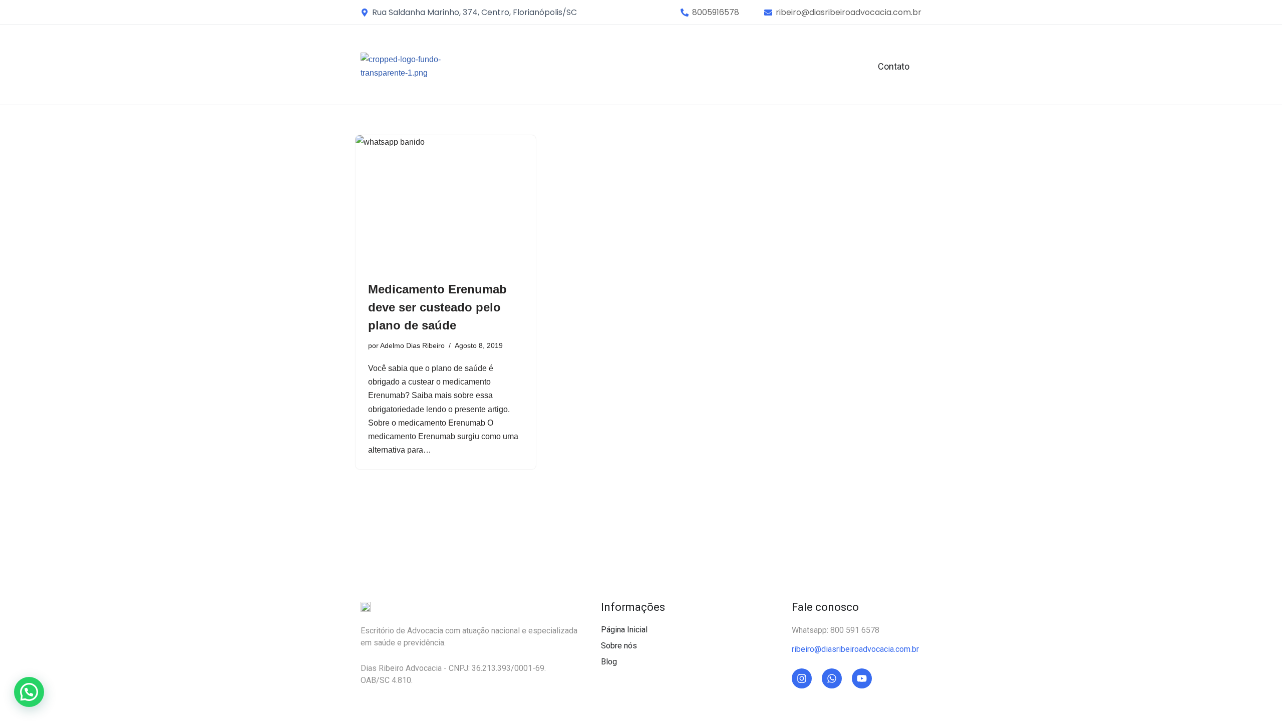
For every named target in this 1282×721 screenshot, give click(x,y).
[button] (715, 13)
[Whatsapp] (832, 678)
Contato (893, 66)
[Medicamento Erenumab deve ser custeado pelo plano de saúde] (446, 202)
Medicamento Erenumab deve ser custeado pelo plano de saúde (437, 307)
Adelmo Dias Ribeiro (412, 345)
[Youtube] (862, 678)
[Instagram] (802, 678)
